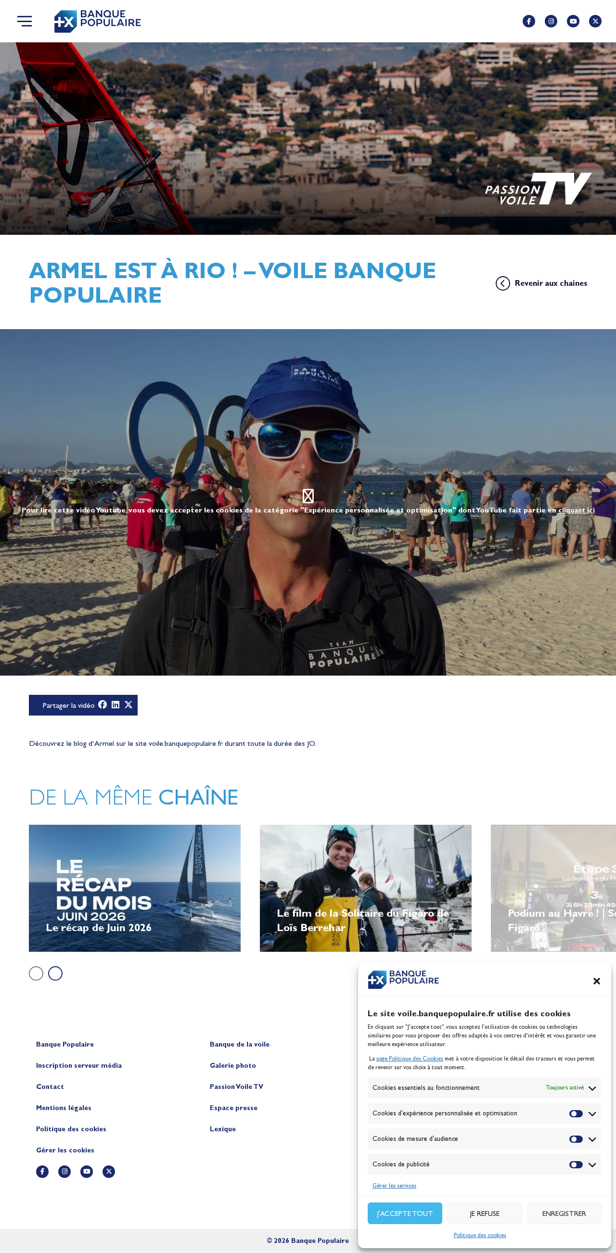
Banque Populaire (65, 1044)
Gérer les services (394, 1185)
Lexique (223, 1129)
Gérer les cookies (65, 1150)
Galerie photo (233, 1065)
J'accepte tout (405, 1213)
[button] (597, 981)
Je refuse (485, 1213)
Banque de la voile (240, 1044)
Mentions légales (63, 1108)
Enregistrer (564, 1213)
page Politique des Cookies (409, 1058)
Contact (50, 1087)
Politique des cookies (480, 1235)
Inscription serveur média (79, 1065)
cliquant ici (576, 510)
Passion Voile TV (236, 1087)
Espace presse (233, 1108)
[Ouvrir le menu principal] (24, 21)
